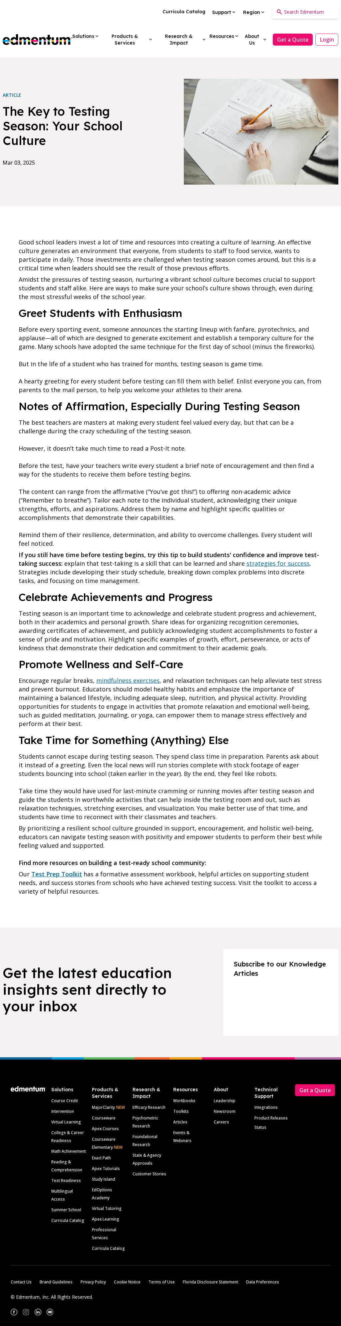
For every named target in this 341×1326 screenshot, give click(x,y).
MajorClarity (103, 1107)
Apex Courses (105, 1128)
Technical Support (266, 1093)
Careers (221, 1122)
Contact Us (21, 1282)
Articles (180, 1122)
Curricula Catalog (67, 1220)
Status (260, 1127)
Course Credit (64, 1101)
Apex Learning (105, 1219)
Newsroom (224, 1111)
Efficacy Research (149, 1107)
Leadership (224, 1101)
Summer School (66, 1210)
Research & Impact (146, 1093)
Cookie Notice (127, 1282)
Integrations (266, 1107)
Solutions (62, 1090)
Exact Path (101, 1158)
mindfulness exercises (128, 680)
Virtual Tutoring (107, 1208)
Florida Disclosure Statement (210, 1282)
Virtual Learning (66, 1122)
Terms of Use (162, 1282)
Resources (185, 1090)
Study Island (103, 1179)
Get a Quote (292, 39)
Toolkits (181, 1111)
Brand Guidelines (56, 1282)
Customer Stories (149, 1174)
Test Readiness (66, 1180)
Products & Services (105, 1093)
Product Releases (271, 1118)
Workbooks (184, 1101)
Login (327, 39)
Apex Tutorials (106, 1168)
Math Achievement (68, 1151)
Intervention (62, 1111)
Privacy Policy (93, 1282)
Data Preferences (262, 1282)
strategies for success (278, 563)
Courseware (104, 1118)
